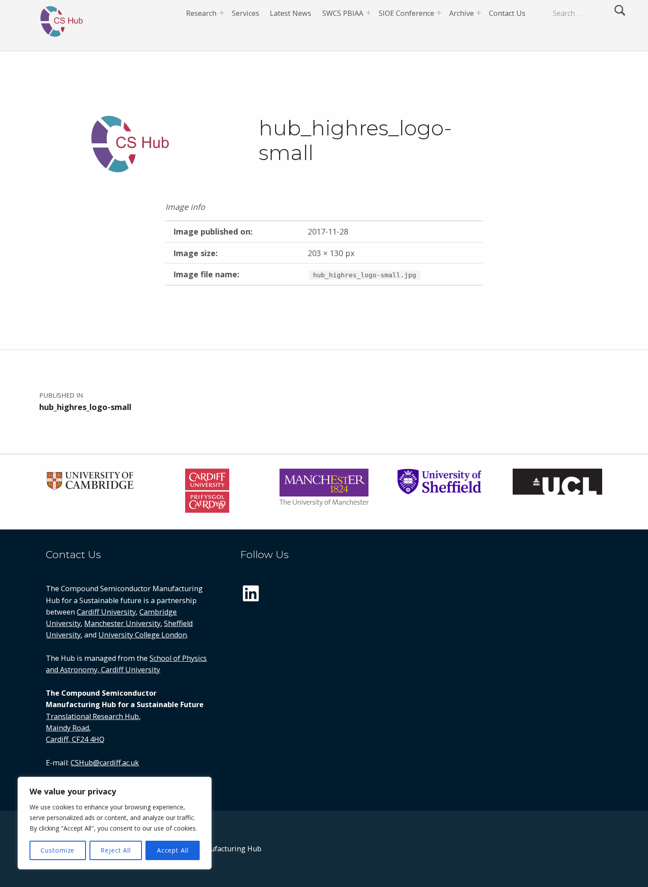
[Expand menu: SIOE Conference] (439, 13)
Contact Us (507, 13)
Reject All (116, 850)
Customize (57, 850)
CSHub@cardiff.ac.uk (105, 763)
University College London (142, 635)
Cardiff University (106, 612)
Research (201, 13)
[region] (115, 823)
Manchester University (122, 623)
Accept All (173, 850)
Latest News (290, 13)
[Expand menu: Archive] (479, 13)
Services (245, 13)
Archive (461, 13)
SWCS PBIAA (342, 13)
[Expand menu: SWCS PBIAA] (368, 13)
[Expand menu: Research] (222, 13)
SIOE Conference (406, 13)
